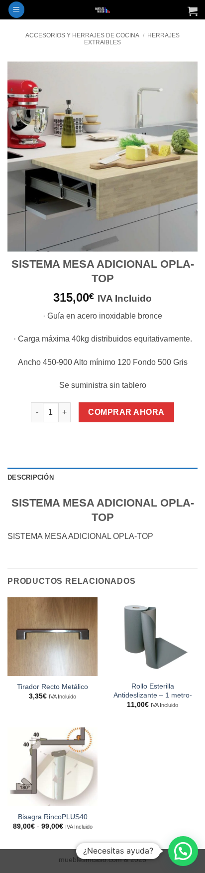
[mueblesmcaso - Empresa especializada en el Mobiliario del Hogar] (103, 9)
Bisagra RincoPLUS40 (53, 817)
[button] (16, 9)
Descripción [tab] (30, 477)
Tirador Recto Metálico (52, 687)
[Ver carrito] (193, 11)
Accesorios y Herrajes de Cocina (82, 35)
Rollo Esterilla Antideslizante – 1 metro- (152, 691)
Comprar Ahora (126, 412)
